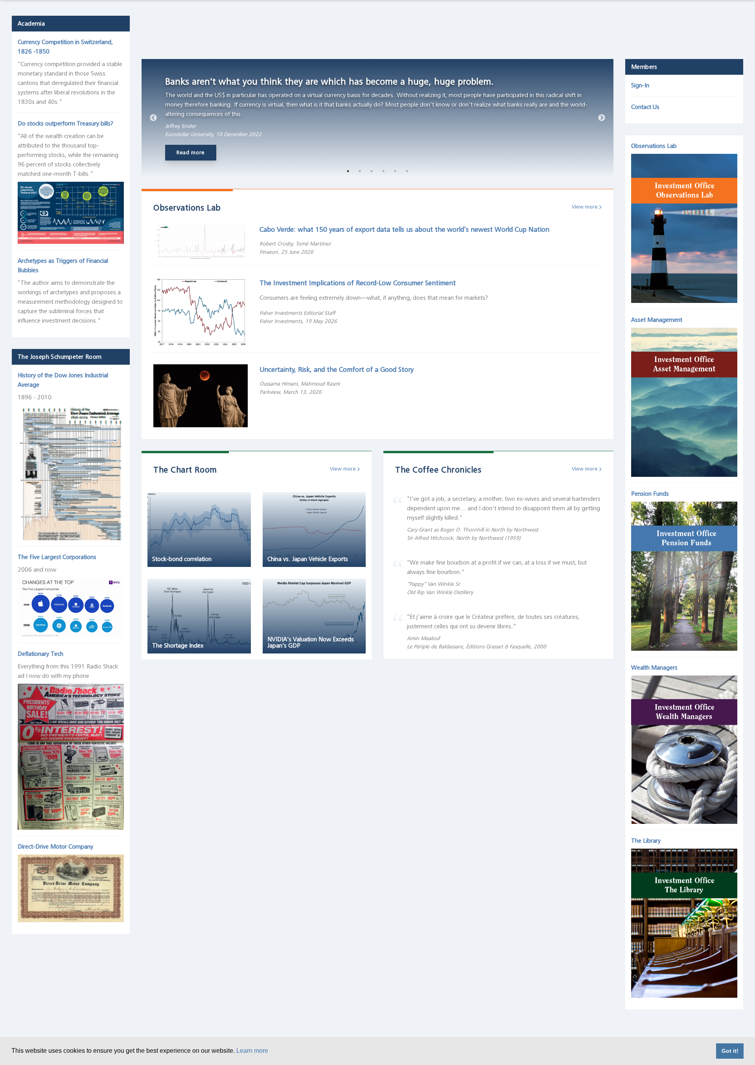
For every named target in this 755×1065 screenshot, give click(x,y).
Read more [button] (191, 152)
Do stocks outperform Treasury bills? (65, 123)
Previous (153, 118)
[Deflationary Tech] (71, 754)
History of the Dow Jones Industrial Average (63, 380)
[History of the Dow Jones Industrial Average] (71, 470)
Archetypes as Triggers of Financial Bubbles (63, 265)
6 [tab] (407, 171)
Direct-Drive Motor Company (55, 846)
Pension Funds (650, 493)
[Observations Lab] (684, 226)
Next (602, 118)
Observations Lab (654, 146)
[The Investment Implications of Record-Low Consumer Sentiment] (200, 311)
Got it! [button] (730, 1051)
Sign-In (640, 85)
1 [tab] (348, 171)
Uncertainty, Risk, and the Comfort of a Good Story (337, 369)
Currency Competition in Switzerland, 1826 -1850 (65, 47)
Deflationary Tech (40, 653)
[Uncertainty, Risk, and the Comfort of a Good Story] (200, 395)
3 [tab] (372, 171)
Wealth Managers (654, 667)
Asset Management (656, 319)
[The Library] (684, 921)
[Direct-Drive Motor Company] (71, 886)
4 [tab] (383, 171)
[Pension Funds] (684, 574)
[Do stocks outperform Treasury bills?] (71, 210)
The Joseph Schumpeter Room (59, 357)
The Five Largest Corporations (57, 557)
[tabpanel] (377, 118)
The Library (646, 840)
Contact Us (645, 107)
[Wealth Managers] (684, 747)
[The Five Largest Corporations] (71, 605)
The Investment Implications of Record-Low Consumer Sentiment (358, 283)
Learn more (252, 1050)
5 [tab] (395, 171)
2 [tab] (360, 171)
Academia (31, 23)
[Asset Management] (684, 400)
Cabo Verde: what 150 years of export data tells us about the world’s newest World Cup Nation (404, 229)
